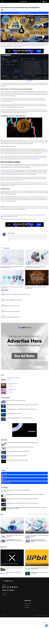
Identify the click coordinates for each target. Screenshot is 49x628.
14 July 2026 (9, 443)
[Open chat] (46, 625)
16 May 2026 (8, 537)
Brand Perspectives (28, 603)
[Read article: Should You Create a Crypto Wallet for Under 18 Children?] (3, 457)
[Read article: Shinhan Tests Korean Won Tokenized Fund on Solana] (2, 573)
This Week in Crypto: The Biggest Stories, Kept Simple (11, 300)
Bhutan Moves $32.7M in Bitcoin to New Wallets (14, 567)
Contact (46, 615)
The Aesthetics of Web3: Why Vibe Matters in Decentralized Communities (19, 417)
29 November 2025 (9, 410)
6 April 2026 (33, 542)
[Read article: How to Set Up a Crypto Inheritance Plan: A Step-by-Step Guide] (3, 452)
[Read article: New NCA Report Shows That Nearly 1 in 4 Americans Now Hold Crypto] (27, 573)
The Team (39, 615)
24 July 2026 (3, 318)
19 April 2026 (33, 537)
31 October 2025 (9, 414)
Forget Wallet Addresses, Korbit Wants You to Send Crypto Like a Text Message (12, 531)
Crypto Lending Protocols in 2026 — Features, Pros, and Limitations (14, 536)
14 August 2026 (3, 301)
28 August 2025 (9, 461)
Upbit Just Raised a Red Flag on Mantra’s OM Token (34, 563)
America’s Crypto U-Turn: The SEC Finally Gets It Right (15, 400)
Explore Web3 (5, 593)
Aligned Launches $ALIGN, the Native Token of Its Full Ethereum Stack (19, 490)
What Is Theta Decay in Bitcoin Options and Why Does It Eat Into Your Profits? (20, 447)
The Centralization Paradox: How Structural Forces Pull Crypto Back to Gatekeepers (21, 409)
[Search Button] (46, 1)
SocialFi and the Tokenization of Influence (13, 413)
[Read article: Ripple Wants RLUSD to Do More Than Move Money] (12, 557)
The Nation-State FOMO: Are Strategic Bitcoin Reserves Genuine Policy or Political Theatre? (22, 404)
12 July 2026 (9, 448)
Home (1, 5)
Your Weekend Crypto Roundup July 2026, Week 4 (10, 317)
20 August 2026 (9, 495)
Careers (43, 615)
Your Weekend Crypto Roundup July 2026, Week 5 (10, 311)
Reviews (38, 514)
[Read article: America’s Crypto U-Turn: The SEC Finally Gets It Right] (3, 401)
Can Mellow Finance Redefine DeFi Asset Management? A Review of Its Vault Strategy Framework (38, 540)
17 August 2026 (9, 509)
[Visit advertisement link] (24, 346)
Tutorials (34, 514)
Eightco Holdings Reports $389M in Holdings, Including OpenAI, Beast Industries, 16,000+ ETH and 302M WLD (25, 494)
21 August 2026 (3, 295)
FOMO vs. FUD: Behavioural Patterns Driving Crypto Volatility (17, 460)
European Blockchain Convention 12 (14, 377)
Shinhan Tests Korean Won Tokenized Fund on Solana (14, 573)
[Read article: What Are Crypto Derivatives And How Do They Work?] (37, 525)
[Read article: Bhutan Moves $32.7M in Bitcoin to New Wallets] (2, 569)
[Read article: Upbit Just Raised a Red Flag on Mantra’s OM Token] (37, 557)
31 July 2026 (3, 312)
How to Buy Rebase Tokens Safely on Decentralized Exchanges (39, 536)
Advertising (4, 595)
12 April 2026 (8, 541)
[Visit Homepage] (22, 1)
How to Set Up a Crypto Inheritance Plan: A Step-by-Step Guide (18, 451)
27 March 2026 (9, 401)
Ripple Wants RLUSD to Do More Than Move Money (9, 563)
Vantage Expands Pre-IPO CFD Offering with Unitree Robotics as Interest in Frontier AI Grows (23, 503)
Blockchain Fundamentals (44, 514)
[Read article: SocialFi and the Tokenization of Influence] (3, 414)
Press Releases (27, 607)
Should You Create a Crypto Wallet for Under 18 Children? (17, 455)
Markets (2, 298)
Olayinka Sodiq (11, 233)
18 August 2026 (9, 504)
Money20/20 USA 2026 (11, 389)
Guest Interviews (27, 605)
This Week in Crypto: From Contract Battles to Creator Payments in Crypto (15, 294)
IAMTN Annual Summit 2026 (12, 383)
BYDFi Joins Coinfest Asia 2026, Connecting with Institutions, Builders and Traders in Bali (22, 498)
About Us (35, 615)
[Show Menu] (2, 1)
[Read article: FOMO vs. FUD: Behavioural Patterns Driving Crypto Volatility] (3, 461)
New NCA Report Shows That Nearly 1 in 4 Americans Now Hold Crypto (40, 573)
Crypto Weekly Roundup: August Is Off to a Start (10, 305)
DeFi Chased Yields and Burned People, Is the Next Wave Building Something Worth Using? (22, 442)
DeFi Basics (31, 514)
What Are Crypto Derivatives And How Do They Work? (35, 531)
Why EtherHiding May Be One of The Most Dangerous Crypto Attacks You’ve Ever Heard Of (14, 540)
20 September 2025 (10, 452)
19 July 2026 (3, 532)
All (28, 514)
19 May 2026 (28, 532)
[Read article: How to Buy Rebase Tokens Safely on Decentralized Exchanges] (27, 536)
